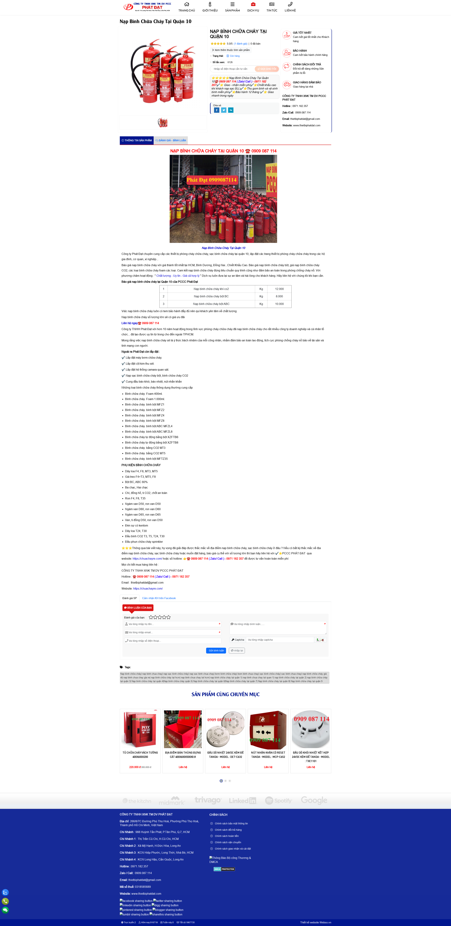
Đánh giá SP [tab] (129, 598)
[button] (320, 640)
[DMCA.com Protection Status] (224, 870)
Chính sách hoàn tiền (226, 836)
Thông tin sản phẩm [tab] (138, 140)
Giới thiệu (210, 10)
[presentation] (125, 746)
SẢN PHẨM (232, 10)
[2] (279, 801)
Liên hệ (290, 10)
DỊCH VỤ (253, 10)
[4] (208, 801)
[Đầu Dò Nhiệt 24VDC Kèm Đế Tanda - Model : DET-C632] (225, 729)
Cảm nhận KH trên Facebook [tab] (159, 598)
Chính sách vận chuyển (227, 842)
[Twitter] (223, 110)
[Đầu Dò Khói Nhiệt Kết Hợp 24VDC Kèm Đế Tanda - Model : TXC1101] (311, 729)
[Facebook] (216, 110)
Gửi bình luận (216, 650)
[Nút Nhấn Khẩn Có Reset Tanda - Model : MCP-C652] (268, 729)
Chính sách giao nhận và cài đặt (232, 848)
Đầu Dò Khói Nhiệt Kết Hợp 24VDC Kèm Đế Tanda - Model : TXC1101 (311, 757)
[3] (243, 801)
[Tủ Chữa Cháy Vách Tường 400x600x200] (140, 729)
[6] (137, 801)
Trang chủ (186, 10)
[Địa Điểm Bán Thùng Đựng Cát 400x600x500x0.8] (183, 729)
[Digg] (230, 110)
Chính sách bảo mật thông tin (231, 823)
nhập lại (238, 650)
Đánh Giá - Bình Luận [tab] (172, 140)
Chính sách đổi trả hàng (228, 829)
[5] (172, 801)
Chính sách (218, 814)
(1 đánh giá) (240, 43)
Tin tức (272, 10)
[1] (314, 801)
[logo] (146, 10)
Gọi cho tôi (268, 68)
